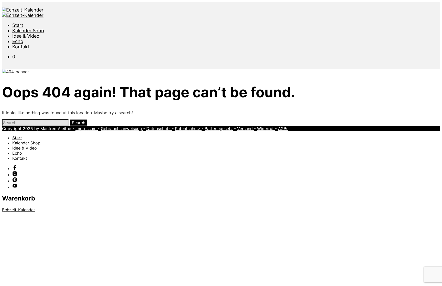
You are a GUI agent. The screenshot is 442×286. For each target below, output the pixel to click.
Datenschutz (159, 128)
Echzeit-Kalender (18, 209)
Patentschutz (188, 128)
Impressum (86, 128)
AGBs (283, 128)
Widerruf (266, 128)
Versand (245, 128)
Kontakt (20, 46)
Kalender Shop (28, 30)
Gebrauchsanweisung (122, 128)
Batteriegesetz (219, 128)
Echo (17, 41)
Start (17, 25)
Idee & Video (25, 36)
